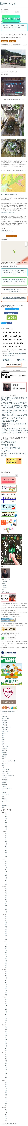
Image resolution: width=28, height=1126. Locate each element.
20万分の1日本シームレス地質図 (9, 194)
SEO (3, 797)
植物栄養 (4, 729)
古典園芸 (4, 754)
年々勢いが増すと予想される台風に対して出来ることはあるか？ (14, 407)
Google (4, 786)
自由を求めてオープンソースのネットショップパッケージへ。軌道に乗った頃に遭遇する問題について (14, 431)
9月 (6, 839)
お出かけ (10, 346)
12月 (6, 833)
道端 (3, 744)
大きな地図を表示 (5, 266)
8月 (6, 814)
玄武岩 (5, 332)
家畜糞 (4, 733)
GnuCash (4, 784)
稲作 (3, 742)
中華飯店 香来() (7, 445)
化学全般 (4, 750)
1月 (6, 829)
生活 (3, 807)
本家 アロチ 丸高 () (8, 442)
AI (2, 803)
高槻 (3, 765)
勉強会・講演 (5, 718)
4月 (6, 822)
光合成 (4, 756)
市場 (3, 758)
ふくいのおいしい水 (9, 343)
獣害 (3, 737)
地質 (10, 332)
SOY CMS (5, 780)
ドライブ (17, 346)
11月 (6, 835)
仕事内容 (4, 581)
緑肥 (3, 739)
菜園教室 (4, 720)
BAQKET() (5, 451)
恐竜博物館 (20, 343)
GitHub (4, 589)
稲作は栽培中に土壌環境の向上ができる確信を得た (14, 411)
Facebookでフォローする (11, 313)
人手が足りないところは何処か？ (14, 403)
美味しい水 (12, 339)
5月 (6, 820)
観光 (10, 336)
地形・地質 (4, 41)
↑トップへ (15, 1123)
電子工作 (4, 799)
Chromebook (5, 794)
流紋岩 (15, 336)
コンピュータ (5, 773)
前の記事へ (6, 360)
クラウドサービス (6, 788)
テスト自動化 (5, 769)
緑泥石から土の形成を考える (12, 418)
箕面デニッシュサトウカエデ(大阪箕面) (14, 454)
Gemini (7, 305)
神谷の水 (19, 339)
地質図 (15, 266)
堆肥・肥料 (5, 731)
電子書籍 (4, 716)
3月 (6, 824)
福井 (20, 336)
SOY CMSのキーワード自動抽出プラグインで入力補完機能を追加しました (14, 354)
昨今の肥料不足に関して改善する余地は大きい (14, 399)
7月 (6, 816)
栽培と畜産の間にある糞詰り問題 (14, 415)
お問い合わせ (5, 592)
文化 (3, 767)
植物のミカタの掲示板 (14, 365)
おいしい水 (12, 41)
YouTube (4, 587)
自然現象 (4, 748)
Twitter (3, 583)
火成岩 (5, 336)
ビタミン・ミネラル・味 (8, 761)
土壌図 (11, 266)
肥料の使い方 (5, 805)
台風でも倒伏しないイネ (7, 230)
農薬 (3, 735)
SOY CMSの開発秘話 (9, 421)
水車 (4, 346)
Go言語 (4, 792)
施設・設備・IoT (6, 727)
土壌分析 (4, 725)
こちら (12, 616)
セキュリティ (5, 801)
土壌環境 (4, 722)
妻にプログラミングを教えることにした (13, 425)
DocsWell (4, 585)
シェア (9, 322)
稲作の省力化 (4, 635)
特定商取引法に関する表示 (8, 711)
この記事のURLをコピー (11, 235)
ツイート (3, 322)
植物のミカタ (8, 3)
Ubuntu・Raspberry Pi (8, 775)
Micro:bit (4, 777)
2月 (6, 827)
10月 (6, 837)
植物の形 (4, 752)
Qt (2, 790)
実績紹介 (4, 782)
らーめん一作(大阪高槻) (10, 448)
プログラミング (6, 771)
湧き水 (5, 339)
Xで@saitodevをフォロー (12, 309)
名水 (20, 332)
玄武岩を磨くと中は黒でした (8, 212)
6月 (6, 818)
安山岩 (15, 332)
